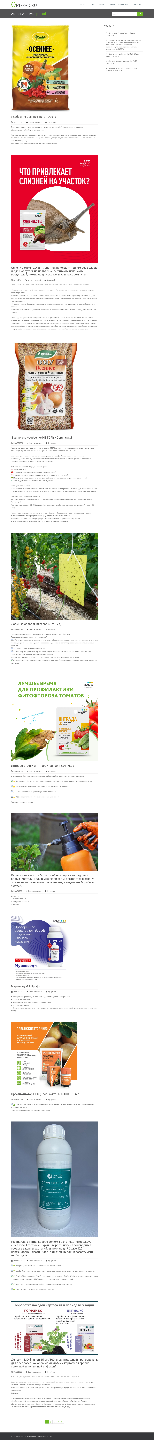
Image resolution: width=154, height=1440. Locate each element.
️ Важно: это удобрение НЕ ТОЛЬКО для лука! (41, 437)
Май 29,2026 (18, 992)
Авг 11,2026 (18, 122)
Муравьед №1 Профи (25, 986)
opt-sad (40, 14)
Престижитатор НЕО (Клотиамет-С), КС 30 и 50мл (45, 1094)
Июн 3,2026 (18, 891)
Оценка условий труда (118, 4)
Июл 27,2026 (18, 443)
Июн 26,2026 (18, 771)
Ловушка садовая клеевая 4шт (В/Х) (36, 624)
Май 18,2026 (18, 1261)
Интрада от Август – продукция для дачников (42, 765)
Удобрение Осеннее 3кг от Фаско (33, 116)
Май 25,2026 (18, 1099)
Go (140, 14)
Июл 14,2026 (18, 629)
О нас (92, 4)
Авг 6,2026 (17, 280)
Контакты (136, 4)
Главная (82, 4)
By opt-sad (52, 122)
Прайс (101, 4)
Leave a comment (35, 122)
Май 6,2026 (18, 1372)
